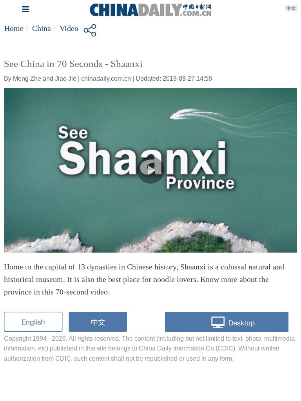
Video (69, 28)
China (41, 28)
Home (14, 28)
